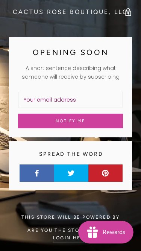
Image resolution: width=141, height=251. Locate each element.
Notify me (70, 121)
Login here (70, 237)
